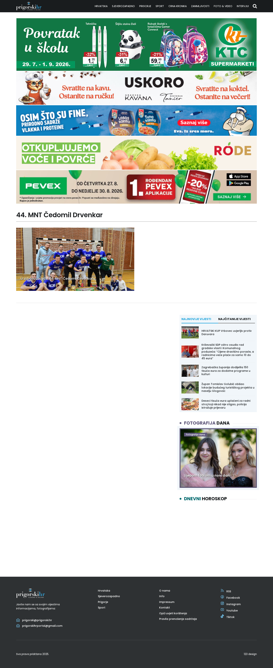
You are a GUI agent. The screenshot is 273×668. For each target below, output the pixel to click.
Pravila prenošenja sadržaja (178, 619)
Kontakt (164, 607)
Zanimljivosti (200, 6)
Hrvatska (101, 6)
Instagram (233, 604)
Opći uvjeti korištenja (173, 613)
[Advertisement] (218, 536)
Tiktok (230, 617)
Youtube (232, 610)
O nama (164, 590)
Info (162, 596)
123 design (250, 654)
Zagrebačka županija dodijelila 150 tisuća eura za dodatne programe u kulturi (226, 370)
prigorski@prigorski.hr (37, 620)
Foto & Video (223, 6)
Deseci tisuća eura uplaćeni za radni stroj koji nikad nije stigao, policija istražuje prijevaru (226, 404)
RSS (228, 591)
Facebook (233, 598)
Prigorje (145, 6)
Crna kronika (177, 6)
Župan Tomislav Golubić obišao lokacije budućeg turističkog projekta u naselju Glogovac (228, 387)
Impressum (166, 602)
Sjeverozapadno (123, 6)
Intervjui (243, 6)
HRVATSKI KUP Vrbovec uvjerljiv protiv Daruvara (227, 332)
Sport (160, 6)
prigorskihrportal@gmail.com (42, 626)
